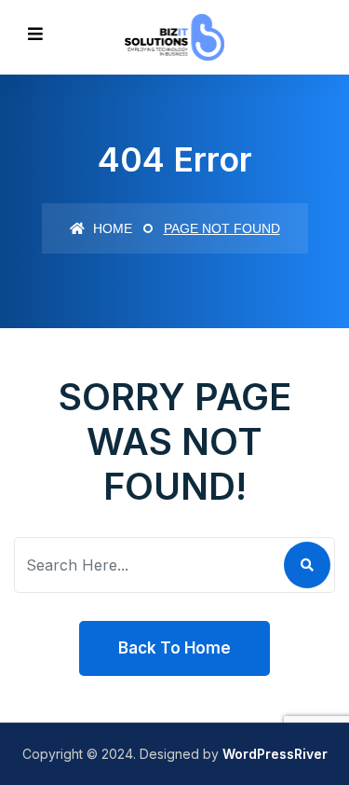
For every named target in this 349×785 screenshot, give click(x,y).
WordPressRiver (275, 754)
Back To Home (174, 648)
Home (110, 228)
